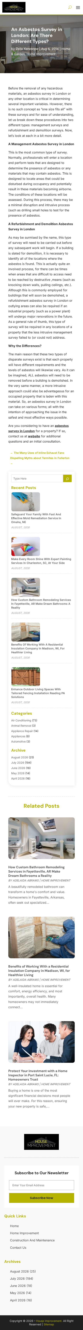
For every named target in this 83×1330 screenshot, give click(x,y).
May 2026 (18, 773)
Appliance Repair (22, 731)
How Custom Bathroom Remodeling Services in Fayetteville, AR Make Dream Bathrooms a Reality (41, 603)
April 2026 (18, 778)
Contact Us (18, 1247)
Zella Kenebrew (27, 49)
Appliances (18, 736)
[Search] (67, 478)
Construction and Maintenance (32, 1240)
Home (14, 1226)
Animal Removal (21, 725)
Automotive (18, 741)
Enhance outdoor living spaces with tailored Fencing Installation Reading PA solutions (38, 693)
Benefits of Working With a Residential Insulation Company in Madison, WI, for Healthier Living (38, 648)
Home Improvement (41, 54)
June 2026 (18, 768)
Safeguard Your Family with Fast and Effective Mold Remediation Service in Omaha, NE (36, 518)
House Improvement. (49, 1320)
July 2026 (17, 762)
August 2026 (19, 757)
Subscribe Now (41, 1198)
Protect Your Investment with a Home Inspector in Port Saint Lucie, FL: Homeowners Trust (37, 1075)
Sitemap (49, 1324)
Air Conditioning (21, 720)
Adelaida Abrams (26, 880)
